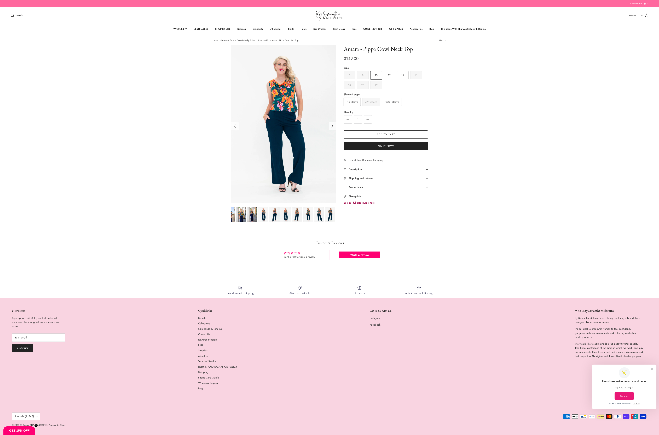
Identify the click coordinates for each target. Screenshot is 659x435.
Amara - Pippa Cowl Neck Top (284, 40)
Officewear (275, 29)
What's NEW (180, 29)
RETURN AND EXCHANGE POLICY (217, 367)
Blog (431, 29)
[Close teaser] (36, 425)
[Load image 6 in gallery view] (283, 124)
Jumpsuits (258, 29)
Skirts (291, 29)
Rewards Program (207, 340)
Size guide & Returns (210, 329)
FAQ (200, 345)
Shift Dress (339, 29)
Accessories (416, 29)
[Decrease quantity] (348, 119)
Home (215, 40)
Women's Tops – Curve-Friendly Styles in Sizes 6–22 (244, 40)
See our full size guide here (359, 203)
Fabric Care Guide (208, 378)
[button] (19, 430)
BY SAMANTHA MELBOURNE (33, 425)
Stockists (202, 350)
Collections (204, 323)
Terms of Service (207, 361)
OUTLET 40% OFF (372, 29)
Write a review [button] (359, 255)
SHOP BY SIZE (222, 29)
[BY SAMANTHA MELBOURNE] (329, 15)
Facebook (375, 325)
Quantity (348, 112)
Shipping (203, 372)
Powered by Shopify (57, 425)
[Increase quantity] (368, 119)
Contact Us (204, 334)
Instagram (375, 318)
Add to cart (386, 134)
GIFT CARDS (396, 29)
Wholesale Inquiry (208, 383)
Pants (304, 29)
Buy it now (386, 146)
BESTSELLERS (201, 29)
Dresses (241, 29)
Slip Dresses (319, 29)
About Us (203, 356)
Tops (354, 29)
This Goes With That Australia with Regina (463, 29)
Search (202, 318)
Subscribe (22, 348)
